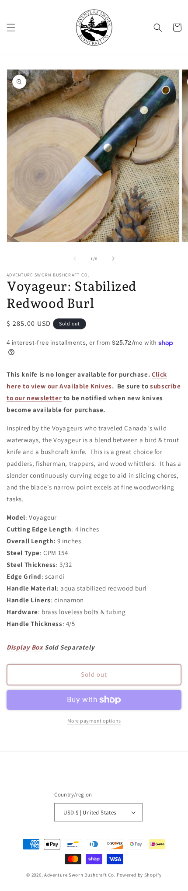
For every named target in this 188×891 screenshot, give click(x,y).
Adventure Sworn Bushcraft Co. (79, 875)
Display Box (25, 647)
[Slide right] (113, 258)
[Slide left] (74, 258)
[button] (11, 27)
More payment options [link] (94, 720)
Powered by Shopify (139, 875)
